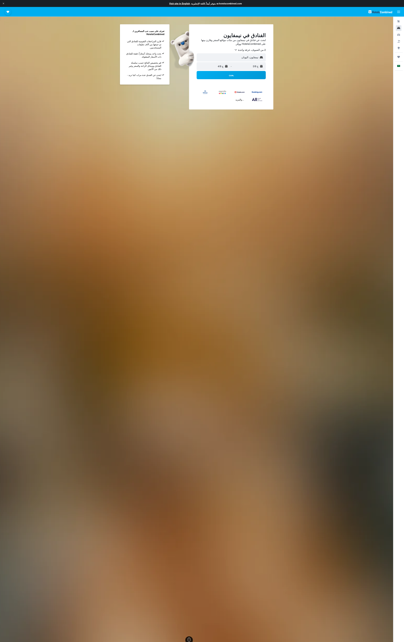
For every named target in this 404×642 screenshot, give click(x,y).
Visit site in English (179, 3)
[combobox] (250, 49)
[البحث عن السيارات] (399, 35)
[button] (3, 3)
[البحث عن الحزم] (399, 41)
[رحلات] (399, 57)
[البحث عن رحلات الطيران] (399, 21)
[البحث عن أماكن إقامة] (399, 28)
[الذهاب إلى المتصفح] (399, 48)
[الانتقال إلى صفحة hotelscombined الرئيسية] (380, 11)
